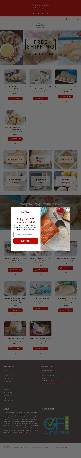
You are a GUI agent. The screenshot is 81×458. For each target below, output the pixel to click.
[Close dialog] (67, 210)
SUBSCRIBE (26, 241)
